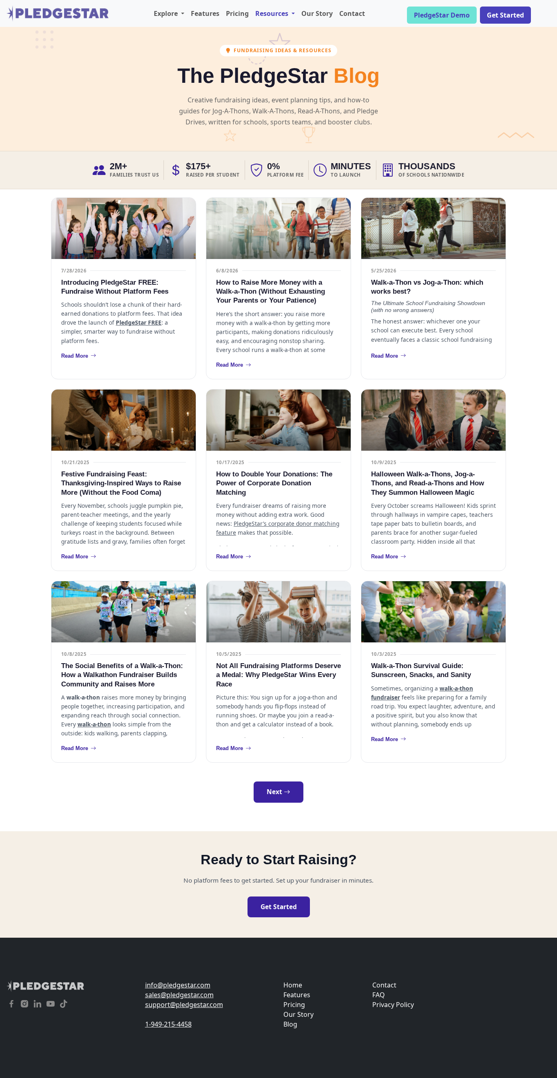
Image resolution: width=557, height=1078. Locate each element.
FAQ (378, 994)
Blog (290, 1024)
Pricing (237, 13)
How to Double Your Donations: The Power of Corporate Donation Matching (274, 483)
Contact (352, 13)
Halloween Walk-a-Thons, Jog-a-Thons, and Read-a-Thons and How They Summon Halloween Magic (427, 483)
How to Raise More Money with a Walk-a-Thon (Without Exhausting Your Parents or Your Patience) (270, 292)
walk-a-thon (94, 724)
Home (292, 985)
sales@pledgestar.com (179, 994)
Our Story (317, 13)
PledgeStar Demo (442, 15)
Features (205, 13)
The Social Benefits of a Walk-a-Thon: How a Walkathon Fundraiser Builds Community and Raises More (122, 675)
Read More (74, 356)
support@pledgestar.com (184, 1004)
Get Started (505, 15)
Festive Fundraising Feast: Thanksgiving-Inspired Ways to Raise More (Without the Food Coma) (121, 483)
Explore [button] (166, 13)
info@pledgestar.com (177, 985)
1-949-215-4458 (168, 1024)
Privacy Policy (393, 1004)
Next (275, 791)
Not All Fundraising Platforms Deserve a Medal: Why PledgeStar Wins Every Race (278, 675)
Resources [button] (272, 13)
